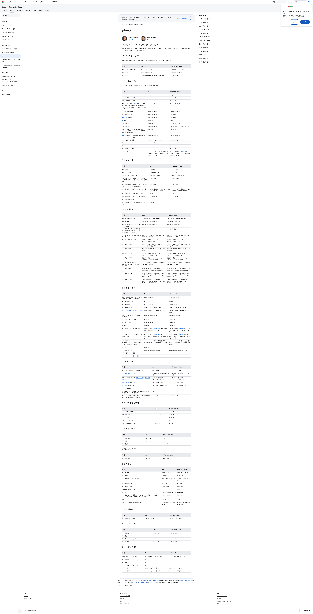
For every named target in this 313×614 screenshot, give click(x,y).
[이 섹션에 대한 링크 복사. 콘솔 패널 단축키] (136, 464)
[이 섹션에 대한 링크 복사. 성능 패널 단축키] (136, 429)
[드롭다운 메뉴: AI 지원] (23, 11)
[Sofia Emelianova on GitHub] (148, 40)
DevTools (4, 10)
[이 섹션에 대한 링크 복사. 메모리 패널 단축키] (138, 449)
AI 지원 (19, 10)
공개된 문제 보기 (28, 598)
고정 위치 (133, 104)
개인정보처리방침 (32, 610)
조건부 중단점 (139, 378)
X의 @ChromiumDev (222, 596)
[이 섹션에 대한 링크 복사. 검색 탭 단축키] (135, 510)
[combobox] (280, 1)
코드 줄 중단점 (125, 373)
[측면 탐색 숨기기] (19, 611)
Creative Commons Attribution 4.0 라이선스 (149, 580)
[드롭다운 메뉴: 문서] (29, 2)
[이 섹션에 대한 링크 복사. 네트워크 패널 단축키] (140, 403)
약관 (25, 610)
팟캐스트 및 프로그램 (125, 604)
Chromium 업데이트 (125, 596)
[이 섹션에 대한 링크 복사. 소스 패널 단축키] (136, 288)
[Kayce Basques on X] (129, 40)
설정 (35, 10)
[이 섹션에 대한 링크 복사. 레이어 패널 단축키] (138, 547)
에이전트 (47, 10)
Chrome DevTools (15, 7)
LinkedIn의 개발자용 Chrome (224, 601)
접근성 (40, 10)
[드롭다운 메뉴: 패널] (30, 11)
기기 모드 (124, 111)
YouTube (219, 598)
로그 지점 (124, 385)
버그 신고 (26, 596)
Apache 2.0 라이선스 (184, 580)
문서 (26, 2)
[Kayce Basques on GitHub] (132, 40)
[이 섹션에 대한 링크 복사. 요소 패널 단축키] (136, 161)
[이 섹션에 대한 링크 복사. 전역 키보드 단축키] (138, 81)
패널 (27, 10)
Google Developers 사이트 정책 (140, 582)
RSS (218, 604)
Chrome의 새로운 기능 (51, 2)
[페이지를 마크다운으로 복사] (135, 29)
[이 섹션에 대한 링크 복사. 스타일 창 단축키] (134, 209)
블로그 (41, 2)
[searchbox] (11, 15)
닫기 (294, 22)
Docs (4, 7)
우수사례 (35, 2)
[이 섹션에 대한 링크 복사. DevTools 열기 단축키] (141, 56)
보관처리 (122, 601)
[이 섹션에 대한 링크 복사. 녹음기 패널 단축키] (138, 524)
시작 (305, 22)
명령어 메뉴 (125, 117)
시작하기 (12, 10)
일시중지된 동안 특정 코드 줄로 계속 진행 (132, 310)
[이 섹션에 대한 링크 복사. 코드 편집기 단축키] (136, 361)
